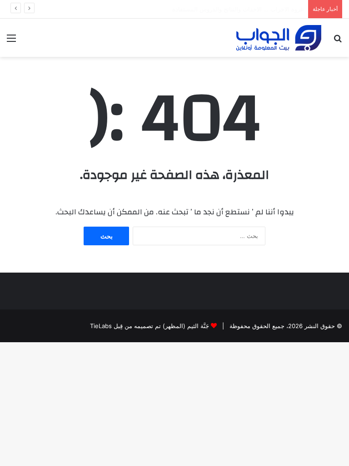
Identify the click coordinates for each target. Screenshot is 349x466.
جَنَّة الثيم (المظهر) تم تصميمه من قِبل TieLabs (149, 325)
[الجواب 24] (278, 38)
